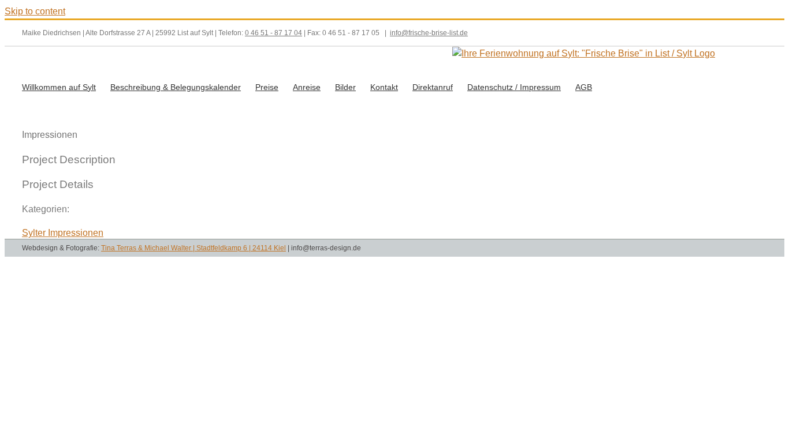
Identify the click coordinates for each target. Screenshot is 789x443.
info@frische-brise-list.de (429, 33)
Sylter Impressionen (62, 233)
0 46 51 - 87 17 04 (273, 33)
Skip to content (35, 11)
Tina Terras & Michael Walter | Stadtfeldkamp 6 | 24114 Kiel (193, 248)
